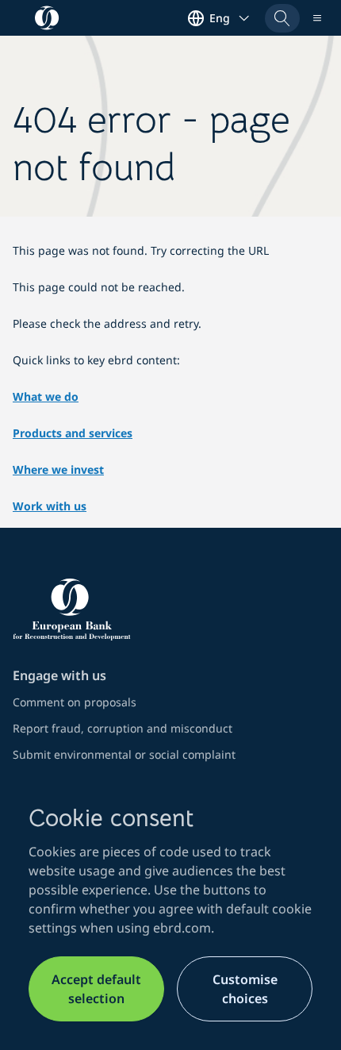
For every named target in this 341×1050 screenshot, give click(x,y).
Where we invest (58, 469)
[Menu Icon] (317, 18)
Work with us (49, 505)
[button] (282, 18)
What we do (46, 396)
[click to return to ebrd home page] (170, 609)
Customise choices (245, 989)
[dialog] (170, 912)
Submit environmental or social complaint (124, 754)
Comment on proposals (74, 702)
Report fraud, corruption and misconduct (122, 728)
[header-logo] (47, 18)
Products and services (72, 432)
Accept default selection (96, 989)
